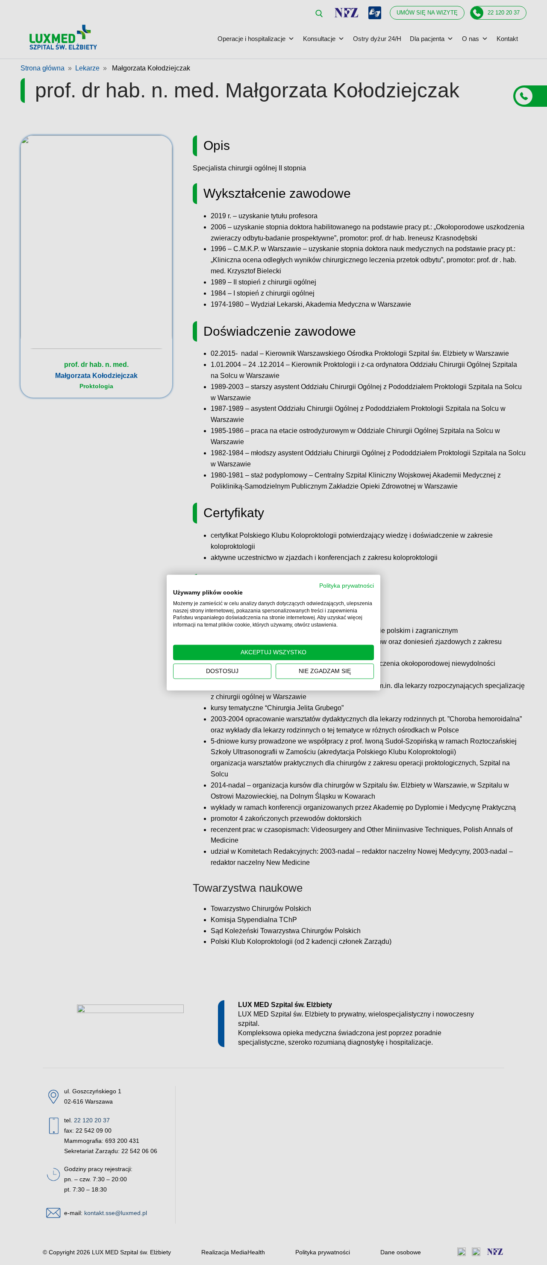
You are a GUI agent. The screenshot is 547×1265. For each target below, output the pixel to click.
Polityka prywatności (346, 586)
